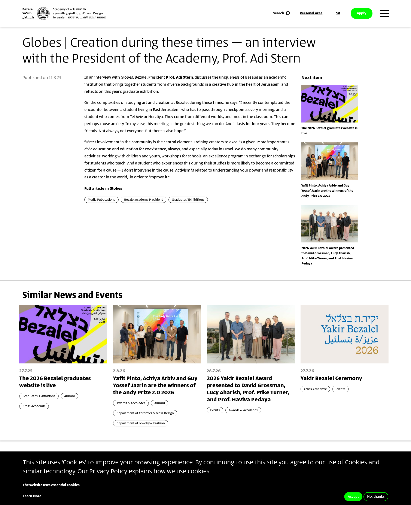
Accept (353, 496)
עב (338, 13)
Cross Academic (34, 406)
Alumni (69, 396)
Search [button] (278, 13)
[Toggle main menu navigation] (384, 13)
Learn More (32, 496)
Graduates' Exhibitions (188, 199)
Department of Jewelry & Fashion (140, 423)
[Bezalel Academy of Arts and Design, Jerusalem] (64, 13)
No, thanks (376, 496)
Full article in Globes (103, 188)
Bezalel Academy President (143, 199)
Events (215, 410)
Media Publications (101, 199)
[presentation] (329, 103)
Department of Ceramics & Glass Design (145, 413)
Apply (361, 13)
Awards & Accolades (130, 403)
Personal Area (311, 13)
